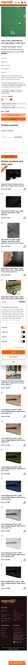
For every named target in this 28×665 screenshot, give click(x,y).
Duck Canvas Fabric (6, 618)
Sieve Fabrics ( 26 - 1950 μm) (5, 615)
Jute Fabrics (4, 610)
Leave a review (9, 156)
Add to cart (13, 119)
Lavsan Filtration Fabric (5, 621)
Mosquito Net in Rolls (18, 620)
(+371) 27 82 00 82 (17, 630)
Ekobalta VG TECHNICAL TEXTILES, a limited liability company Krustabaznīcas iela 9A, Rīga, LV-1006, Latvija (19, 637)
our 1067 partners (11, 309)
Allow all (13, 352)
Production (4, 628)
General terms (4, 636)
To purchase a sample (13, 115)
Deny (13, 361)
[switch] (23, 332)
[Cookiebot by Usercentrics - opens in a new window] (19, 302)
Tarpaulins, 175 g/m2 (19, 615)
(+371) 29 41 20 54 (17, 628)
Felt (2, 612)
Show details (18, 347)
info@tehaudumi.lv (18, 632)
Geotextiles (16, 612)
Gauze (15, 610)
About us (3, 632)
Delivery (3, 634)
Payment (3, 630)
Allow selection (13, 357)
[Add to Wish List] (24, 7)
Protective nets (17, 617)
